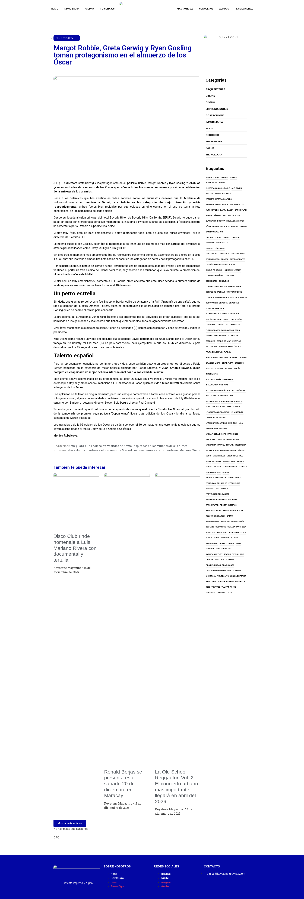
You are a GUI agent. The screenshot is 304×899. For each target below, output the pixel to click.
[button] (54, 175)
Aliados (224, 8)
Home (54, 8)
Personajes (107, 8)
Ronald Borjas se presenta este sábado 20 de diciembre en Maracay (123, 783)
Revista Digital (244, 8)
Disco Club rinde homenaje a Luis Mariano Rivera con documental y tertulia (75, 548)
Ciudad (89, 8)
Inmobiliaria (71, 8)
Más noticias (185, 8)
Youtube (165, 877)
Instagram (165, 873)
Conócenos (206, 8)
